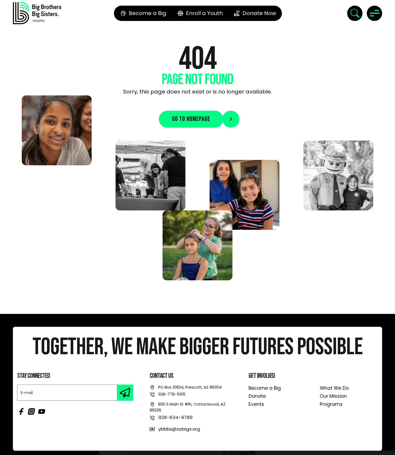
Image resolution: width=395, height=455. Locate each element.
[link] (37, 13)
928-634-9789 (175, 417)
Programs (331, 404)
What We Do (334, 388)
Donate (257, 396)
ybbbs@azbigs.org (179, 429)
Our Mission (333, 396)
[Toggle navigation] (374, 13)
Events (256, 404)
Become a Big (265, 388)
